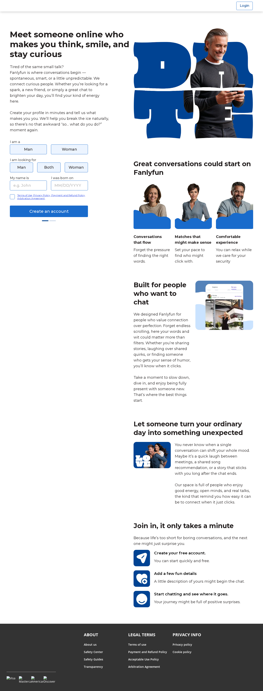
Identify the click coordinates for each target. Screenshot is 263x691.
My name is (19, 178)
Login (244, 6)
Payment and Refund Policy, (68, 195)
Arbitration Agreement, (31, 198)
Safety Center (93, 652)
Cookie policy (182, 652)
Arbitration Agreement (144, 667)
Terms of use (137, 644)
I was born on (62, 178)
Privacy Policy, (42, 195)
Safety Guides (93, 659)
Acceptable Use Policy (143, 659)
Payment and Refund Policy (147, 652)
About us (90, 644)
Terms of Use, (25, 195)
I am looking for (23, 160)
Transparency (93, 667)
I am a (15, 142)
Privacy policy (182, 644)
